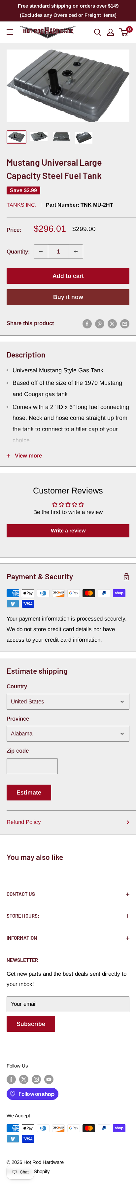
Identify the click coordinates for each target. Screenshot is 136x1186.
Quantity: (18, 252)
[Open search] (97, 32)
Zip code (18, 751)
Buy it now (68, 297)
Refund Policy (24, 822)
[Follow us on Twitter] (23, 1079)
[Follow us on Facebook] (11, 1079)
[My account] (110, 32)
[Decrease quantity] (41, 251)
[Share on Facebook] (87, 323)
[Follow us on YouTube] (48, 1079)
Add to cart (68, 276)
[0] (124, 32)
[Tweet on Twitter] (112, 323)
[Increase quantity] (76, 251)
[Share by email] (124, 323)
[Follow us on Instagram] (36, 1079)
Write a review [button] (68, 530)
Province (18, 719)
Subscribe (31, 1024)
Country (17, 686)
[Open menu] (10, 32)
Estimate (29, 792)
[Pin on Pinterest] (99, 323)
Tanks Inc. (21, 205)
